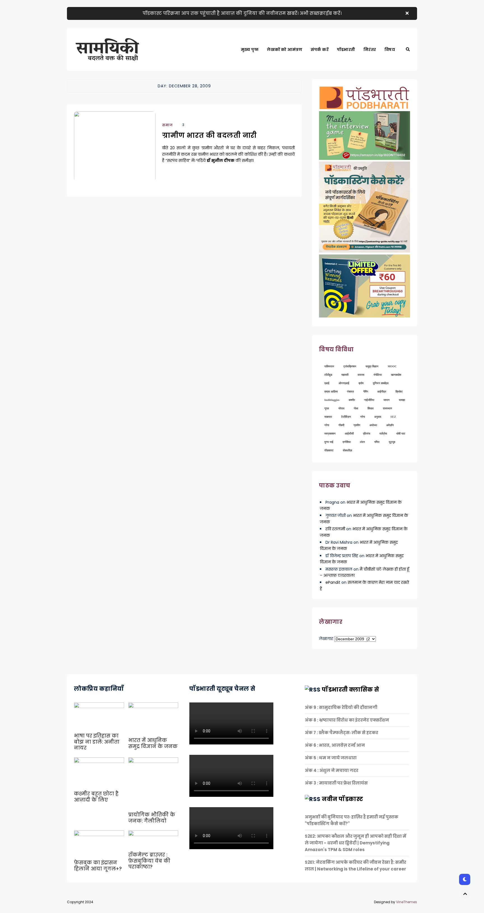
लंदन (362, 441)
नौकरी (341, 425)
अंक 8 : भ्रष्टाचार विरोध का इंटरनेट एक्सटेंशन (347, 720)
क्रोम (361, 383)
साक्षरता (328, 416)
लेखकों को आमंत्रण (284, 49)
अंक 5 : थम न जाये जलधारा (331, 758)
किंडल (370, 408)
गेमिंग (365, 391)
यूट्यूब (392, 441)
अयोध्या (373, 425)
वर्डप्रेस (383, 433)
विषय (390, 49)
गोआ (356, 408)
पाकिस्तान (329, 366)
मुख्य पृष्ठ (250, 49)
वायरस (361, 374)
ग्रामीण (356, 425)
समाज (167, 125)
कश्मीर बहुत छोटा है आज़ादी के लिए (96, 796)
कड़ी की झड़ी (397, 68)
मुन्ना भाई (328, 441)
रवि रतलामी (335, 529)
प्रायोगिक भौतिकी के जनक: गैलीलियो (151, 817)
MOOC (392, 366)
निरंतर (370, 49)
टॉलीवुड (328, 374)
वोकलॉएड (347, 450)
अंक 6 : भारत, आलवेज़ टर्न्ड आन (335, 745)
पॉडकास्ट (329, 450)
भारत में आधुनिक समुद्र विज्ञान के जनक (153, 743)
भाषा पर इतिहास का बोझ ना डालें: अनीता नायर (96, 741)
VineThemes (406, 902)
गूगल (326, 408)
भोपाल (341, 408)
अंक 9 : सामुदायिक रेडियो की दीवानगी (341, 707)
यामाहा (402, 399)
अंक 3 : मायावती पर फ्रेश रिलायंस (336, 783)
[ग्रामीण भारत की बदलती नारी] (114, 153)
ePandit (332, 582)
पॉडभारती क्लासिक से (350, 689)
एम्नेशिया (347, 441)
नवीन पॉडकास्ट (342, 799)
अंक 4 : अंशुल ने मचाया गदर (331, 770)
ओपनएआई (344, 383)
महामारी (344, 374)
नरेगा (362, 416)
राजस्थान (387, 408)
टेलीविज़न (346, 416)
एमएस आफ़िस (331, 391)
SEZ (393, 416)
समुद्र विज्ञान (372, 366)
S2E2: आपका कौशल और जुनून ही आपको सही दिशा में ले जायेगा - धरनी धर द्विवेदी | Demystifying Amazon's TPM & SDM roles (355, 843)
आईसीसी (349, 433)
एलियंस (366, 433)
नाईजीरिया (369, 399)
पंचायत (350, 391)
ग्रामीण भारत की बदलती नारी (209, 135)
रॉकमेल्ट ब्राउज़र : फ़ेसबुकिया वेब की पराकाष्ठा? (149, 860)
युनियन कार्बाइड (380, 383)
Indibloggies (331, 399)
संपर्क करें (320, 49)
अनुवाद (377, 416)
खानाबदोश (396, 374)
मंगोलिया (378, 374)
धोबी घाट (400, 433)
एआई (326, 383)
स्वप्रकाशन (330, 433)
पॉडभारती (346, 49)
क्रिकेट (399, 391)
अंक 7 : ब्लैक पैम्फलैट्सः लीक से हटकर (341, 732)
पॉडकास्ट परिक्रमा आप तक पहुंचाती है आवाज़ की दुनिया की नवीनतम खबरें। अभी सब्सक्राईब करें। (242, 13)
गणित (377, 441)
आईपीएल (381, 391)
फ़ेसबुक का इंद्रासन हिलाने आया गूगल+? (98, 865)
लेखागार (326, 638)
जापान (386, 399)
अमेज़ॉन (390, 425)
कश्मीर (352, 399)
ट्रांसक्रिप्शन (349, 366)
